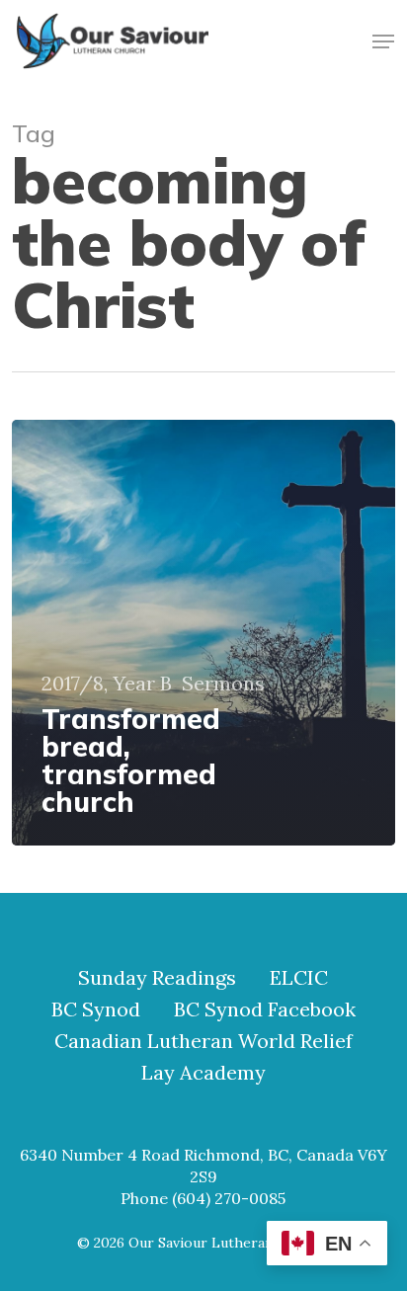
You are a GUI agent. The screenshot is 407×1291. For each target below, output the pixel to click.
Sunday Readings (157, 978)
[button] (383, 41)
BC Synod (95, 1009)
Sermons (223, 683)
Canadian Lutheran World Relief (203, 1041)
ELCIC (299, 978)
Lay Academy (203, 1073)
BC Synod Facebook (265, 1009)
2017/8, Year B (106, 683)
